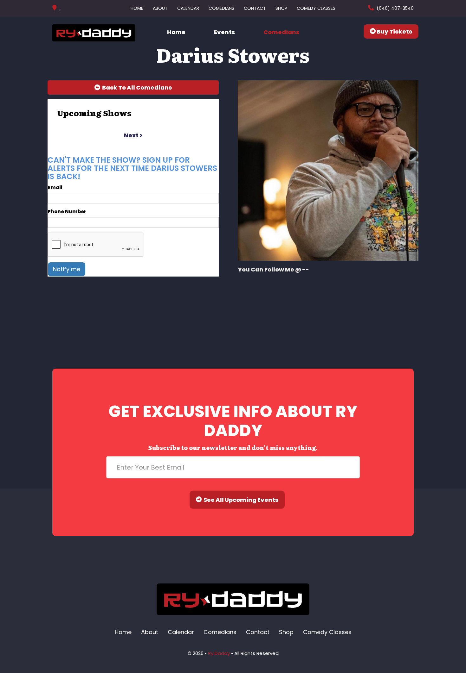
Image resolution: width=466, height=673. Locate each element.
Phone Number (67, 211)
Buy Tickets (394, 31)
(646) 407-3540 (394, 8)
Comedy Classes (316, 8)
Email (55, 187)
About (160, 8)
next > (133, 135)
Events (224, 32)
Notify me (66, 269)
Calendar (188, 8)
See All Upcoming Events (240, 500)
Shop (281, 8)
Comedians (221, 8)
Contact (255, 8)
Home (137, 8)
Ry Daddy (219, 653)
